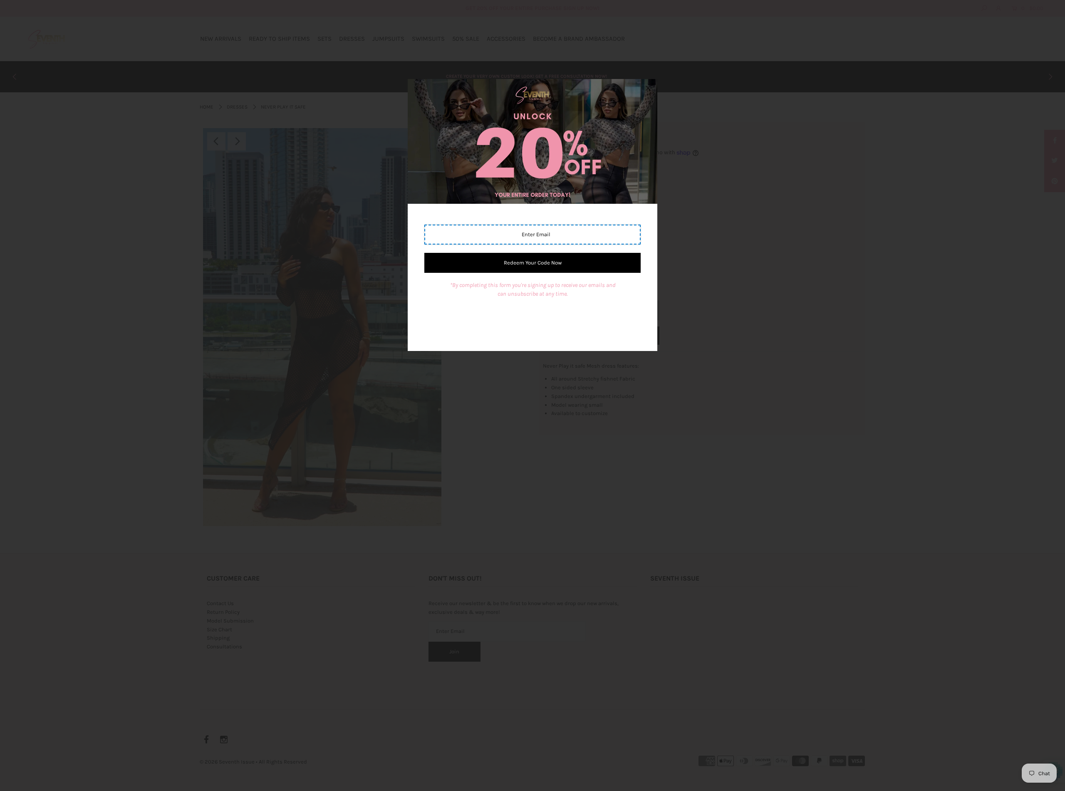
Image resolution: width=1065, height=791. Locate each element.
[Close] (648, 88)
